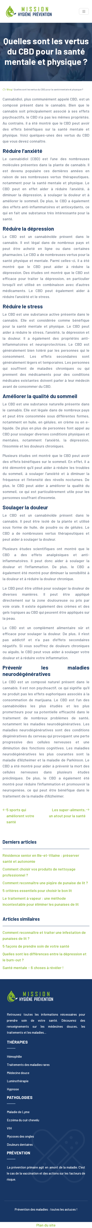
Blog (9, 89)
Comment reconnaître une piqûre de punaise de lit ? (45, 882)
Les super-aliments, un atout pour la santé (67, 812)
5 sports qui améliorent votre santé (20, 815)
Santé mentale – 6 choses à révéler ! (33, 967)
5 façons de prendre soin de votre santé (36, 946)
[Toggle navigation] (84, 11)
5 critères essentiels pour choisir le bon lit (37, 890)
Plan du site (46, 1225)
